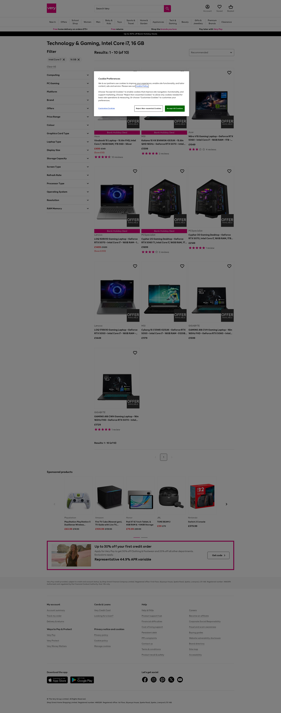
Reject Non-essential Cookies (148, 108)
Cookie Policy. (142, 86)
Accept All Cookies (175, 108)
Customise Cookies (106, 108)
